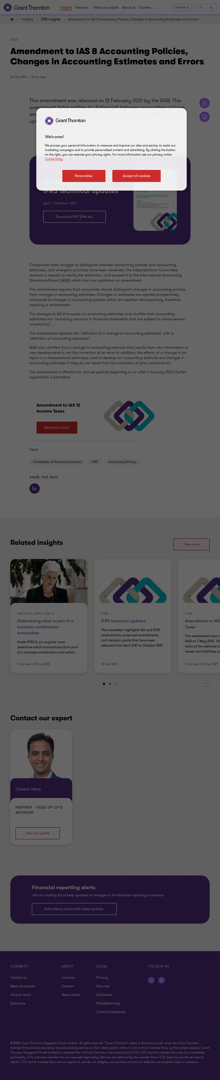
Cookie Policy (54, 159)
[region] (111, 149)
